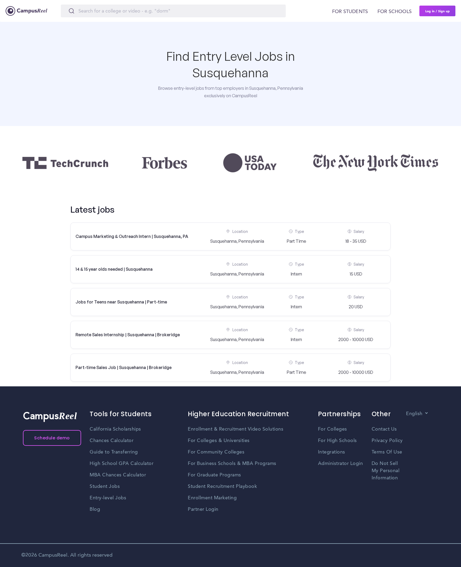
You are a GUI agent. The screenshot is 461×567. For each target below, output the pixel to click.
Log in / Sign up (437, 11)
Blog (95, 509)
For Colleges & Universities (219, 440)
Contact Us (384, 429)
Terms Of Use (387, 452)
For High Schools (337, 440)
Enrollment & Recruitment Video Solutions (235, 429)
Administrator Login (340, 463)
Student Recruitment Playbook (222, 486)
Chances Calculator (111, 440)
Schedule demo (52, 438)
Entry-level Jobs (108, 498)
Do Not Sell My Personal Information (386, 470)
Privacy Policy (387, 440)
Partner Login (203, 509)
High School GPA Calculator (121, 463)
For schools (394, 11)
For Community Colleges (216, 452)
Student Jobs (105, 486)
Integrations (331, 452)
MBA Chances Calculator (118, 475)
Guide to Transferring (114, 452)
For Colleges (332, 429)
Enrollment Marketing (212, 498)
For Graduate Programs (214, 475)
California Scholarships (115, 429)
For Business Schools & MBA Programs (232, 463)
